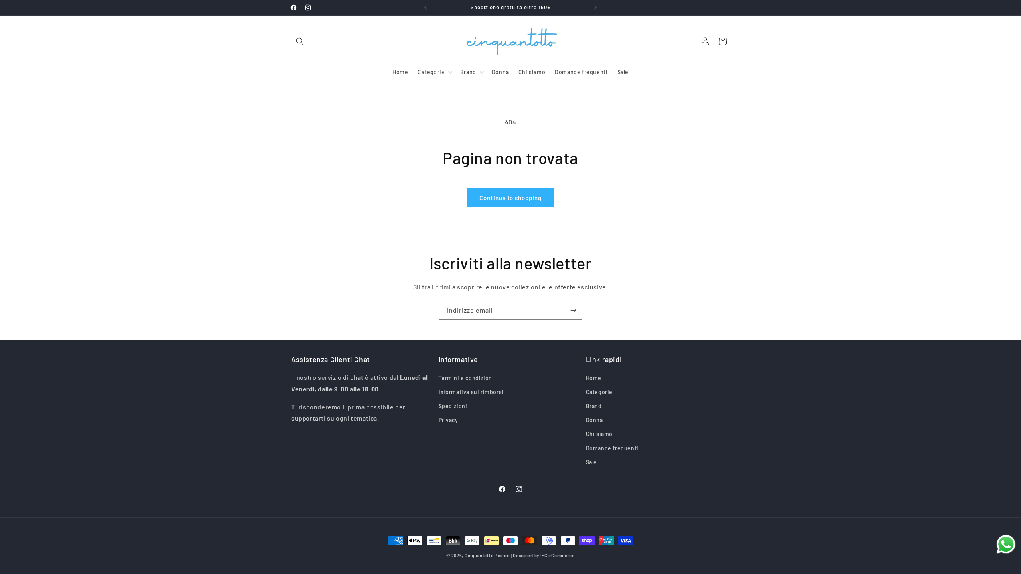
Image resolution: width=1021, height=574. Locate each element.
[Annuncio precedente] (425, 7)
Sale (591, 461)
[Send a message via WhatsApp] (1006, 544)
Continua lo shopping (510, 197)
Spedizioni (452, 405)
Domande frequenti (612, 447)
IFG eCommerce (557, 555)
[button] (300, 41)
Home (593, 377)
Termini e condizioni (466, 377)
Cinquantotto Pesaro (487, 555)
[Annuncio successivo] (595, 7)
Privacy (448, 420)
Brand (594, 405)
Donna (594, 420)
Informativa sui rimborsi (470, 391)
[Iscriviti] (573, 310)
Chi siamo (599, 434)
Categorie (599, 391)
